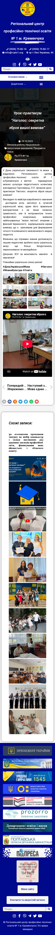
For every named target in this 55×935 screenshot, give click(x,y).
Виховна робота (15, 144)
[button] (41, 77)
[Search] (50, 69)
